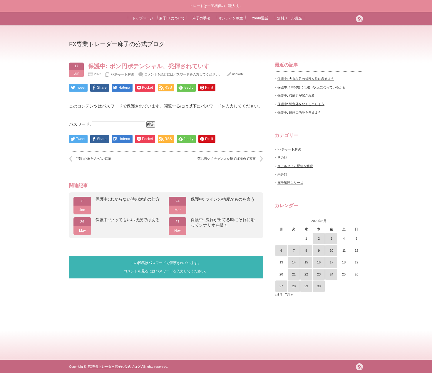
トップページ (142, 18)
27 (281, 286)
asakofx (238, 74)
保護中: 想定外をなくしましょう (300, 104)
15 (306, 262)
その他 (282, 157)
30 (319, 286)
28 (294, 286)
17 (331, 262)
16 (319, 262)
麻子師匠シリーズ (290, 182)
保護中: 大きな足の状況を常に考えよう (305, 78)
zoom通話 (260, 18)
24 (331, 274)
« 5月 (278, 294)
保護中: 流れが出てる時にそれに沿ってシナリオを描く (223, 222)
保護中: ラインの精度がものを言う (223, 199)
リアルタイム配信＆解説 (295, 166)
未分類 (282, 174)
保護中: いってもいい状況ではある (128, 219)
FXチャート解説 (122, 74)
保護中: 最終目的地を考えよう (299, 112)
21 (294, 274)
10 (331, 250)
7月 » (289, 294)
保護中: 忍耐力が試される (296, 95)
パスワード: (80, 124)
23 (319, 274)
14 (294, 262)
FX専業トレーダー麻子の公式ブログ (117, 44)
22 (306, 274)
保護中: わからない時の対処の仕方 (128, 199)
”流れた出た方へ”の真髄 (93, 158)
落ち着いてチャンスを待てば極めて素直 (226, 158)
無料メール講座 (289, 18)
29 (306, 286)
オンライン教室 (230, 18)
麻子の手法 (201, 18)
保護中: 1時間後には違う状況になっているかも (311, 87)
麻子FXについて (172, 18)
